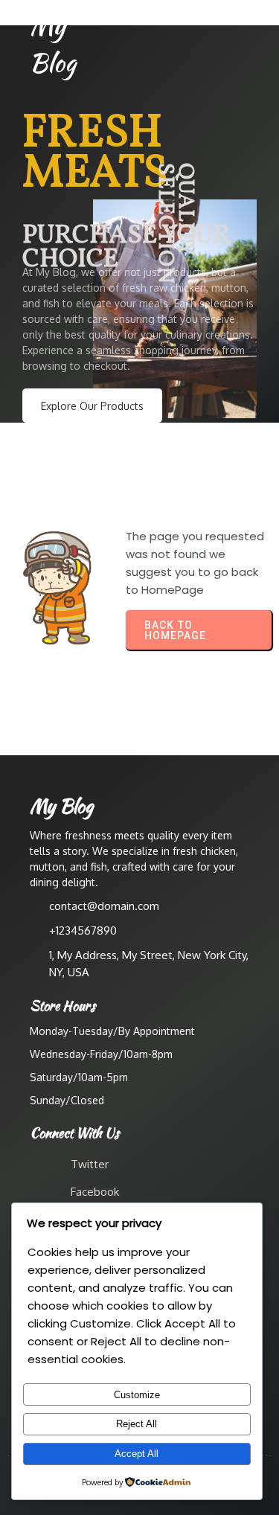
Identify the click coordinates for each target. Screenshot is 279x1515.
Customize (137, 1394)
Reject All (136, 1423)
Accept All (136, 1453)
